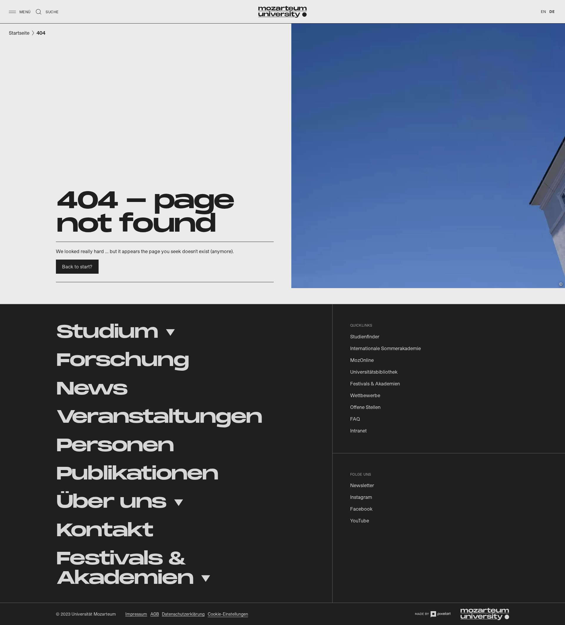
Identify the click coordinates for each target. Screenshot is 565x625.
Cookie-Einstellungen (228, 613)
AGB (154, 613)
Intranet (358, 430)
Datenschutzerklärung (183, 613)
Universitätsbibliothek (374, 372)
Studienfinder (364, 336)
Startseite (19, 33)
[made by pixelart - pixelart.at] (432, 614)
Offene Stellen (365, 407)
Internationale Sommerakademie (385, 348)
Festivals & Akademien (375, 383)
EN (543, 11)
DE (551, 11)
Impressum (136, 613)
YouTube (359, 520)
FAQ (355, 419)
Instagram (361, 497)
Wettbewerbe (365, 395)
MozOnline (362, 360)
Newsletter (362, 485)
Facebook (361, 509)
